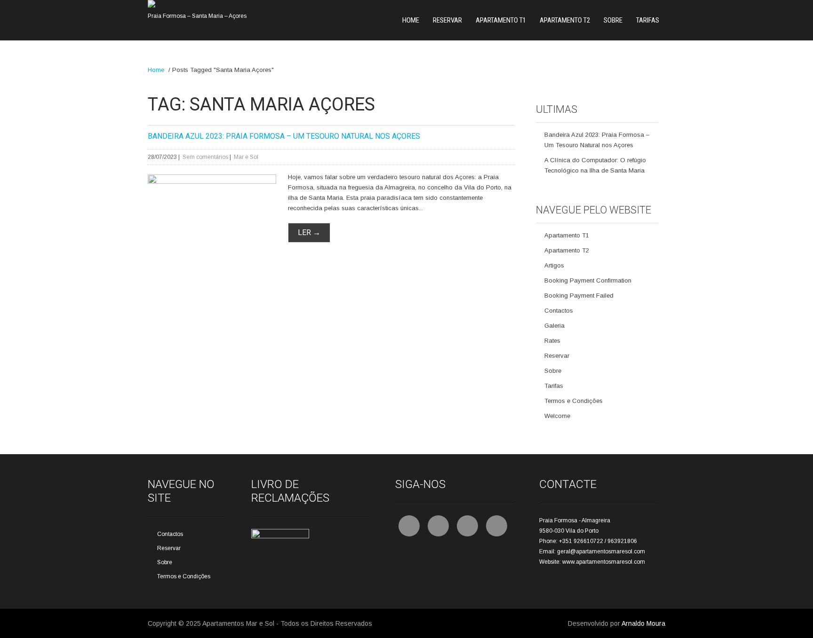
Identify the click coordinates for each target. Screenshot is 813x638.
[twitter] (438, 525)
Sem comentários (205, 157)
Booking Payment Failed (579, 295)
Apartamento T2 (565, 20)
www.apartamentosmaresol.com (603, 562)
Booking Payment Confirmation (587, 280)
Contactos (558, 310)
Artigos (554, 265)
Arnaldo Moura (643, 623)
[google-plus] (496, 525)
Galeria (554, 325)
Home (410, 20)
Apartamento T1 (501, 20)
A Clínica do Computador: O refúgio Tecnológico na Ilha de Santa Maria (595, 165)
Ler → (309, 232)
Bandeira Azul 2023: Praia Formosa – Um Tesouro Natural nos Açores (284, 136)
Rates (552, 340)
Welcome (557, 415)
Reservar (447, 20)
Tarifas (647, 20)
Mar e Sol (246, 157)
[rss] (467, 525)
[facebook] (409, 525)
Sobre (613, 20)
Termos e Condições (573, 400)
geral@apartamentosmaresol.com (601, 551)
